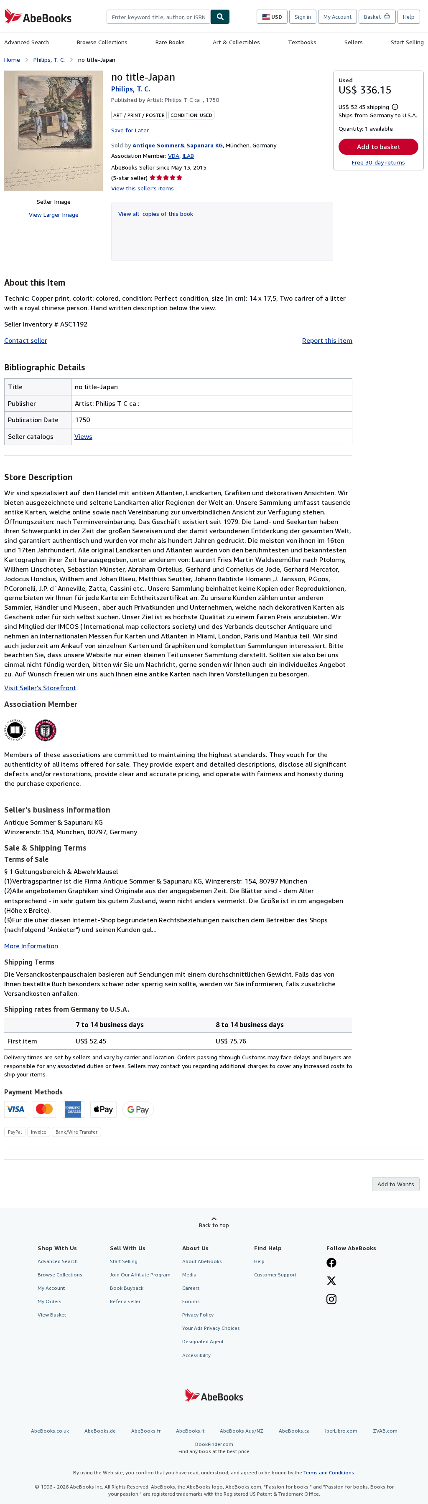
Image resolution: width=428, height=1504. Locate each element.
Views (83, 436)
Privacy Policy (198, 1315)
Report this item (327, 340)
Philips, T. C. (49, 59)
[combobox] (159, 17)
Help (409, 16)
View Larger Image (54, 214)
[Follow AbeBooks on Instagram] (331, 1300)
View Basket (52, 1315)
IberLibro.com (341, 1431)
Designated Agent (203, 1341)
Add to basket (378, 146)
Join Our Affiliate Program (140, 1274)
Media (189, 1274)
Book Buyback (126, 1288)
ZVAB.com (385, 1431)
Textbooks (302, 42)
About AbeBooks (202, 1261)
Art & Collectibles (236, 42)
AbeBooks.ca (294, 1431)
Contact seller (25, 340)
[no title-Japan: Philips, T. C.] (53, 131)
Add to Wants (395, 1184)
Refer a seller (125, 1301)
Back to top (214, 1224)
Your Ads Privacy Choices (211, 1328)
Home (12, 59)
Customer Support (275, 1274)
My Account (338, 16)
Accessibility (196, 1355)
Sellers (353, 42)
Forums (191, 1301)
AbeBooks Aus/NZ (241, 1431)
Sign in (303, 16)
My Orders (49, 1301)
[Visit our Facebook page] (331, 1263)
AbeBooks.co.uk (50, 1431)
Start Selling (407, 42)
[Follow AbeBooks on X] (331, 1281)
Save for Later (130, 130)
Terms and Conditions (328, 1472)
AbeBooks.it (190, 1431)
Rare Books (170, 42)
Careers (191, 1288)
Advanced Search (26, 42)
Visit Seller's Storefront (40, 688)
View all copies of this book (155, 213)
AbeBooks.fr (145, 1431)
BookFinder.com (214, 1447)
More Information (31, 946)
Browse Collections (102, 42)
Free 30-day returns (378, 162)
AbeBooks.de (100, 1431)
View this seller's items (142, 188)
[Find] (220, 17)
